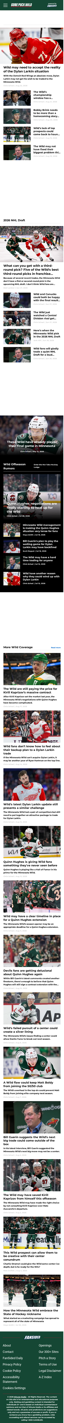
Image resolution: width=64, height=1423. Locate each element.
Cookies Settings (14, 1388)
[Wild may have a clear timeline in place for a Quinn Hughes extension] (32, 906)
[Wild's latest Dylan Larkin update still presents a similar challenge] (32, 795)
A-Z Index (45, 1377)
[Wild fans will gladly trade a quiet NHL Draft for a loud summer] (32, 354)
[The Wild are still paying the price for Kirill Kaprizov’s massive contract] (32, 680)
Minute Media (20, 1397)
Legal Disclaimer (50, 1371)
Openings (45, 1345)
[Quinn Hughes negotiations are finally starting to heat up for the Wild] (32, 497)
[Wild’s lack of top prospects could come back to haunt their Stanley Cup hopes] (32, 134)
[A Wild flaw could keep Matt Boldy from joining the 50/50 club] (32, 1072)
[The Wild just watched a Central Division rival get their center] (32, 318)
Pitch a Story (47, 1358)
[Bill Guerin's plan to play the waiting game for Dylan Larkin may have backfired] (32, 546)
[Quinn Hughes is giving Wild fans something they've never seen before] (32, 852)
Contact (8, 1352)
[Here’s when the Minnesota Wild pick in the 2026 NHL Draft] (32, 336)
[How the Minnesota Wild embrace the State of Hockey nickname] (32, 1300)
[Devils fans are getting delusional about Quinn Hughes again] (32, 962)
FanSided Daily (13, 1358)
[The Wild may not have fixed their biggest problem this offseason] (32, 152)
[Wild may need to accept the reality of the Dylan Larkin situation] (32, 57)
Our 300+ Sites (49, 1352)
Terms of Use (48, 1364)
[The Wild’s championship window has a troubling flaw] (32, 98)
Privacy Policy (12, 1364)
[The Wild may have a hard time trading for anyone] (32, 562)
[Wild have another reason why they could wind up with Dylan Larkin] (32, 578)
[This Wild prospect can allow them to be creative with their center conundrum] (32, 1244)
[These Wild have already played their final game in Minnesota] (32, 435)
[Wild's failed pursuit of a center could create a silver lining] (32, 1018)
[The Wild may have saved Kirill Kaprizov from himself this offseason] (32, 1186)
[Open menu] (5, 5)
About (7, 1345)
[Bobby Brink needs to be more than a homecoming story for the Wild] (32, 116)
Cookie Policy (12, 1371)
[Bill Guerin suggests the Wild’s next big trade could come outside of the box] (32, 1128)
